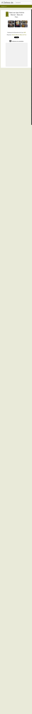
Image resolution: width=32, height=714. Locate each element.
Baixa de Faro (23, 34)
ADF (25, 32)
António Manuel (15, 34)
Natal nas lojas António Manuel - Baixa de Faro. (16, 14)
